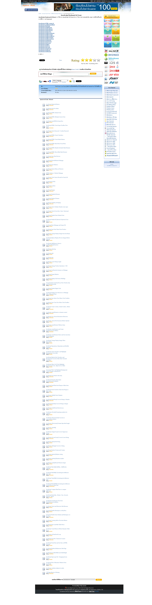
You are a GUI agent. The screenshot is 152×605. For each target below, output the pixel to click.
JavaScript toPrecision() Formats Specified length (58, 423)
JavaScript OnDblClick (45, 27)
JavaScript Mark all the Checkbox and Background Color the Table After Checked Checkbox (56, 359)
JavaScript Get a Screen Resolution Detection (57, 316)
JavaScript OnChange (45, 41)
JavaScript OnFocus (45, 43)
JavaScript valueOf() (51, 427)
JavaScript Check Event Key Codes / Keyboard (57, 211)
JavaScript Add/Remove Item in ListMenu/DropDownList (53, 244)
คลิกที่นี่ (97, 591)
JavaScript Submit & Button (53, 104)
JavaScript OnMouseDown (46, 33)
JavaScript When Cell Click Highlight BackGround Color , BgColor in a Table (55, 365)
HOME (40, 13)
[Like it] (94, 61)
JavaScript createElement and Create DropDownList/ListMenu (55, 330)
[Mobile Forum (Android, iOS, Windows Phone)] (116, 24)
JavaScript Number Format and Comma (55, 450)
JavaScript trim (49, 257)
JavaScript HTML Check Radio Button (55, 139)
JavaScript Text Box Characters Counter (55, 538)
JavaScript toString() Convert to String (55, 446)
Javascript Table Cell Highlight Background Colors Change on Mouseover (56, 370)
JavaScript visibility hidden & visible (55, 568)
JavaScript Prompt (50, 190)
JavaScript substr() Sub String (53, 441)
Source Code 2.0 (76, 69)
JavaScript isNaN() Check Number (54, 395)
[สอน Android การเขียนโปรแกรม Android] (112, 56)
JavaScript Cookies (50, 185)
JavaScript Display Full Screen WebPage (55, 278)
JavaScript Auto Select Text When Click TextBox (58, 298)
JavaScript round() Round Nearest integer (56, 462)
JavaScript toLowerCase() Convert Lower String (57, 437)
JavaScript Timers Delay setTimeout (54, 169)
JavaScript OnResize (45, 51)
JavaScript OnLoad (44, 47)
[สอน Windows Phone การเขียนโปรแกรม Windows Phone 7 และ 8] (112, 60)
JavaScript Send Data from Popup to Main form (57, 385)
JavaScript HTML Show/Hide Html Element (56, 152)
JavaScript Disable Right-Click (53, 288)
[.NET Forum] (108, 24)
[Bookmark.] (70, 82)
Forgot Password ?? (43, 1)
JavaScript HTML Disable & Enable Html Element (58, 147)
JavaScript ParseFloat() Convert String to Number (58, 399)
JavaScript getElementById (47, 24)
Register (26, 1)
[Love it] (98, 61)
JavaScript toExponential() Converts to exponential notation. (55, 418)
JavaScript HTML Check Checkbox (54, 135)
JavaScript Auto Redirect (52, 164)
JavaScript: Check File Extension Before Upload (57, 320)
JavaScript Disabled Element (53, 194)
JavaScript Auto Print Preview (53, 156)
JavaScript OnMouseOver (46, 39)
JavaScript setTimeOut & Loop (53, 534)
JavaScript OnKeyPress (46, 30)
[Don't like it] (87, 61)
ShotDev (111, 164)
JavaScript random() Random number (55, 458)
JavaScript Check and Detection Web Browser (57, 506)
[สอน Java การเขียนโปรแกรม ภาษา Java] (112, 68)
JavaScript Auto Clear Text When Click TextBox (57, 302)
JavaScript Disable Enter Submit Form (55, 215)
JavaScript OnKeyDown (46, 29)
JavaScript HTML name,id (46, 23)
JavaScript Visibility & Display (53, 202)
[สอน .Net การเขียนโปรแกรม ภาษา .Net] (112, 84)
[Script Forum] (116, 27)
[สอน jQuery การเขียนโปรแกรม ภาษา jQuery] (112, 80)
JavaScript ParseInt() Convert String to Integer (57, 403)
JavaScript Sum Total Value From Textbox (56, 229)
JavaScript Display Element (52, 198)
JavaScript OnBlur (44, 44)
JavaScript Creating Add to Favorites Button (56, 520)
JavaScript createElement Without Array (55, 325)
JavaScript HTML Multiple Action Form (55, 117)
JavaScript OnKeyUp (45, 32)
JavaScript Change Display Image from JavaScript (58, 233)
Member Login (33, 1)
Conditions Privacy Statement (67, 591)
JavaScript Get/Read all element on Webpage (57, 270)
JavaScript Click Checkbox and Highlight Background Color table (56, 352)
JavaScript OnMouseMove (46, 36)
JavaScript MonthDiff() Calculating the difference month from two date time (58, 484)
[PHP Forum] (108, 21)
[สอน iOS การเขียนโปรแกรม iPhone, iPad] (112, 64)
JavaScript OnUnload (45, 48)
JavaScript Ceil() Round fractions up (55, 408)
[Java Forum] (108, 27)
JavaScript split (49, 253)
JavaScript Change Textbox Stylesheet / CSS (56, 266)
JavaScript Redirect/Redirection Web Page (56, 548)
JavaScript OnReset (44, 50)
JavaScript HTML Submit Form (53, 112)
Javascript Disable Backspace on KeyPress (56, 510)
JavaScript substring (51, 249)
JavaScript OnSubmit (45, 40)
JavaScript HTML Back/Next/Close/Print (56, 143)
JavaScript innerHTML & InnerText (54, 121)
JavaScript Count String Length (53, 261)
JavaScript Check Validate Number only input (57, 207)
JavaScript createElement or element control (56, 312)
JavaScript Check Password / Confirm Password (57, 131)
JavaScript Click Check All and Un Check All (57, 177)
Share (60, 60)
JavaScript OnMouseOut (46, 37)
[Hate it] (83, 61)
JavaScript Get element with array (54, 375)
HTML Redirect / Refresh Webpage (54, 173)
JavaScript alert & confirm (52, 108)
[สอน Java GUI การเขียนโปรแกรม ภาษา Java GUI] (112, 72)
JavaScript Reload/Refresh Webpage (54, 160)
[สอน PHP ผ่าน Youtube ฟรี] (112, 52)
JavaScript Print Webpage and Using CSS (56, 225)
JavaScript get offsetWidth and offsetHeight (56, 552)
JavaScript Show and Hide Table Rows (55, 524)
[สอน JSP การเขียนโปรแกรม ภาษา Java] (112, 76)
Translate (64, 82)
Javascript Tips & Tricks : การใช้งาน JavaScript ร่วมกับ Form (52, 13)
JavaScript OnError (44, 46)
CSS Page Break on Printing (52, 572)
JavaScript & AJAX (50, 181)
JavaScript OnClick (44, 26)
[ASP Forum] (116, 21)
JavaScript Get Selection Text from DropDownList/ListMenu (54, 501)
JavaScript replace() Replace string (54, 454)
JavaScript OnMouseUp (46, 34)
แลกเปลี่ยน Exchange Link (112, 165)
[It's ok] (91, 61)
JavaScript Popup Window (52, 274)
